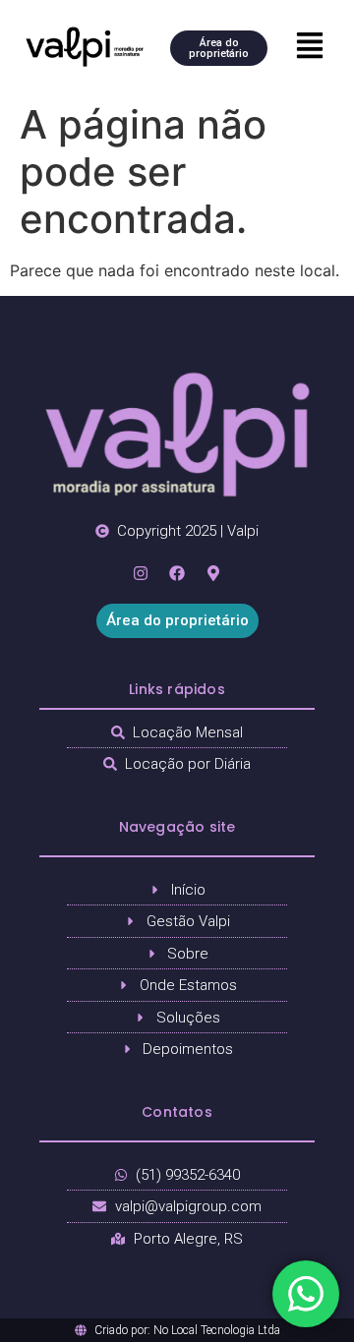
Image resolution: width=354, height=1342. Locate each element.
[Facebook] (177, 573)
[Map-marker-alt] (213, 573)
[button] (310, 47)
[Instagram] (140, 573)
